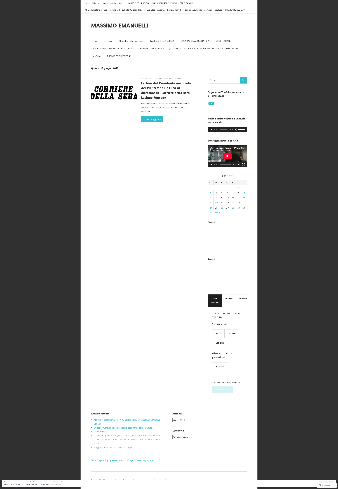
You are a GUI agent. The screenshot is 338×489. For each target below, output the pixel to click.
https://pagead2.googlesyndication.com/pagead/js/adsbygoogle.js (122, 460)
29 (238, 207)
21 (233, 202)
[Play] (211, 129)
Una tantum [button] (215, 300)
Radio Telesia (100, 431)
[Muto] (236, 129)
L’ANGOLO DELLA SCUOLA (138, 3)
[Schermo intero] (243, 164)
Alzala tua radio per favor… (113, 3)
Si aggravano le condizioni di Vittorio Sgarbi (113, 447)
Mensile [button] (229, 298)
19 (222, 202)
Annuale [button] (243, 298)
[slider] (242, 129)
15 (238, 197)
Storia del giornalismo (172, 78)
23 (244, 202)
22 (238, 202)
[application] (227, 129)
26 (222, 207)
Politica (159, 78)
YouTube (218, 9)
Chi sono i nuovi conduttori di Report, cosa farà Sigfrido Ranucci (123, 428)
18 (216, 202)
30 (244, 207)
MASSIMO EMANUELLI (119, 25)
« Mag (211, 212)
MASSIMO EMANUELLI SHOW (164, 3)
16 (244, 197)
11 (216, 197)
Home (86, 3)
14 (233, 197)
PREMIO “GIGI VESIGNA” (235, 9)
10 (211, 197)
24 (211, 207)
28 (233, 207)
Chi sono (95, 3)
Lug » (217, 212)
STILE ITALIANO (186, 3)
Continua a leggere (151, 119)
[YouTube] (211, 103)
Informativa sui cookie (54, 484)
